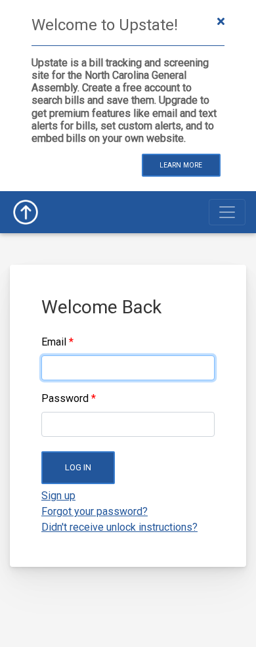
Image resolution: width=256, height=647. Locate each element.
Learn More (181, 165)
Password (65, 398)
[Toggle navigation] (227, 212)
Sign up (58, 495)
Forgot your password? (94, 511)
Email (53, 342)
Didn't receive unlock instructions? (119, 527)
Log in (78, 467)
